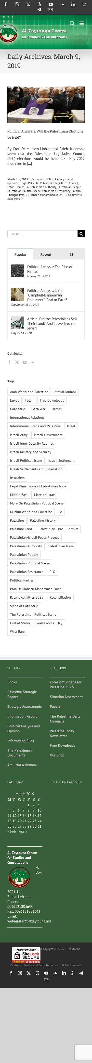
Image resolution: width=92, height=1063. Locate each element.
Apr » (23, 831)
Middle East (19, 495)
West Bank (18, 631)
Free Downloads (52, 400)
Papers (55, 706)
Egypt (14, 400)
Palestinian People (69, 187)
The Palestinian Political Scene (33, 614)
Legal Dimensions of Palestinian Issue (38, 486)
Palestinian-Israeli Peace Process (34, 537)
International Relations (27, 417)
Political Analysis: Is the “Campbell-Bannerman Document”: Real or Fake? (47, 295)
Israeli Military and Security (30, 452)
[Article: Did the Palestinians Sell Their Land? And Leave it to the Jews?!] (17, 319)
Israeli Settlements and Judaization (36, 469)
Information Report (22, 716)
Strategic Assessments (24, 706)
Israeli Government (48, 435)
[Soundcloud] (32, 362)
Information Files (20, 740)
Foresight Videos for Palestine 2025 (65, 684)
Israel (71, 426)
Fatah (10, 187)
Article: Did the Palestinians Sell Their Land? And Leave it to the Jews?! (52, 323)
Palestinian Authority (43, 187)
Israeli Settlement (61, 460)
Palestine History (43, 520)
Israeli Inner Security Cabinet (31, 443)
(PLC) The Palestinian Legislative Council (52, 183)
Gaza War (38, 409)
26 (14, 826)
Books (12, 682)
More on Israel (45, 495)
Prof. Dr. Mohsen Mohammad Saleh (41, 195)
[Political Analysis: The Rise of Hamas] (17, 266)
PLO (52, 572)
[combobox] (42, 233)
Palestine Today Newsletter (62, 733)
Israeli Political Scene (26, 460)
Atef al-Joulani (65, 392)
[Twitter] (17, 362)
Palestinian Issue (61, 546)
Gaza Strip (17, 409)
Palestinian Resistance (26, 572)
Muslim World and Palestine (31, 512)
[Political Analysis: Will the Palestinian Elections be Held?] (46, 105)
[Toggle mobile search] (72, 23)
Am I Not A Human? (22, 765)
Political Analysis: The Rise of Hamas (49, 269)
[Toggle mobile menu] (82, 23)
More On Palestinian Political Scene (37, 503)
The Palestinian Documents (19, 752)
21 (24, 821)
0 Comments (74, 195)
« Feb (11, 831)
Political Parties (22, 580)
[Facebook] (9, 362)
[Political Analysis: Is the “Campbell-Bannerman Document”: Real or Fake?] (17, 290)
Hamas (20, 187)
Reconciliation (60, 597)
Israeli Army (19, 435)
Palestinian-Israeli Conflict (58, 529)
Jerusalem (17, 477)
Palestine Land (21, 529)
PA (27, 187)
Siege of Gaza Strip (24, 606)
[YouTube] (24, 362)
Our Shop (57, 755)
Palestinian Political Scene (24, 191)
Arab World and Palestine (29, 392)
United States (20, 623)
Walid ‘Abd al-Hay (49, 623)
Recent (45, 254)
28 (24, 826)
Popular (20, 254)
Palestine (17, 520)
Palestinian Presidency (56, 191)
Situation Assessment (66, 696)
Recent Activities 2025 (26, 597)
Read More (13, 198)
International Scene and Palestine (35, 426)
